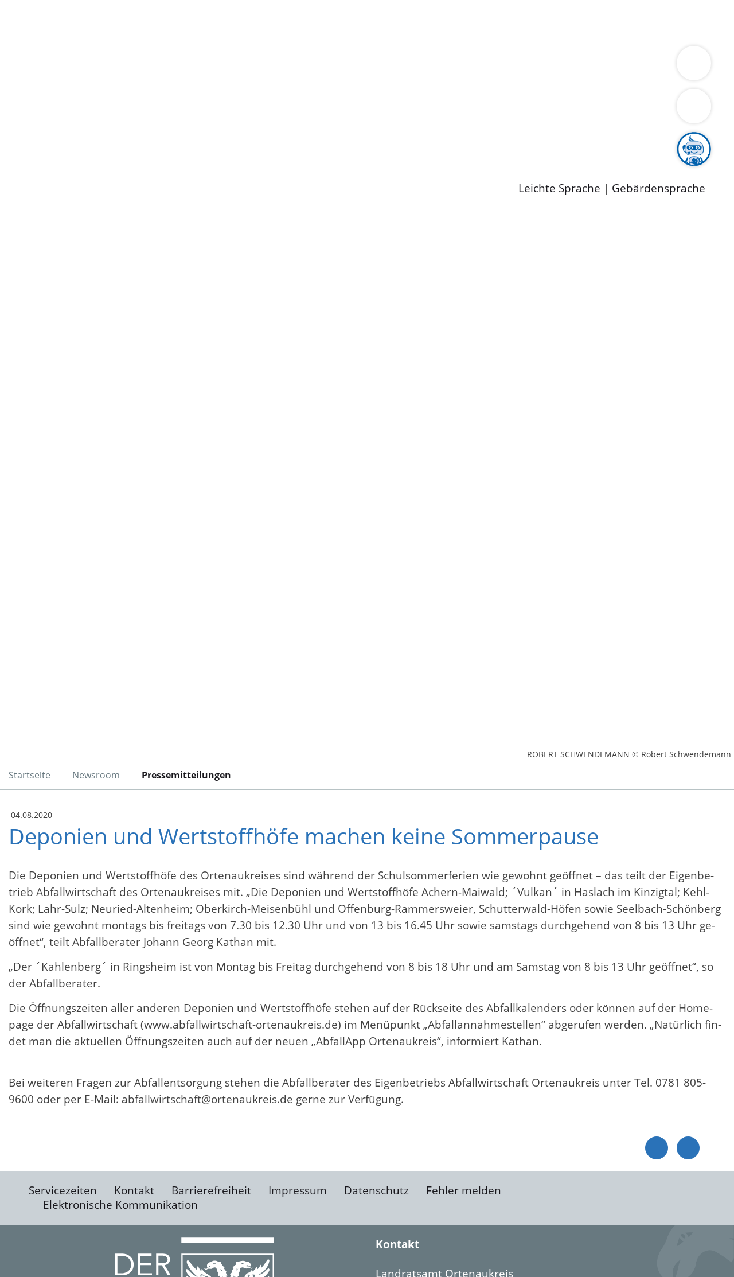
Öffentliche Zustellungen (197, 169)
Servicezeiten (63, 1190)
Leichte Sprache (559, 188)
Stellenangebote (73, 140)
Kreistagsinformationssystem (106, 110)
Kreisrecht (210, 110)
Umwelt (671, 21)
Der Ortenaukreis (77, 66)
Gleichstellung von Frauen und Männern (136, 81)
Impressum (297, 1190)
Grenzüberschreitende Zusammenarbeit (347, 81)
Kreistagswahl (275, 110)
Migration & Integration (355, 21)
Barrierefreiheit (211, 1190)
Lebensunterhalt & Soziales (138, 21)
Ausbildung (225, 140)
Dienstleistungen (43, 7)
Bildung (318, 66)
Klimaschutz (538, 66)
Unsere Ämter (36, 37)
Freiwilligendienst (404, 140)
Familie (273, 21)
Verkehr (231, 21)
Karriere (21, 126)
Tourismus (599, 66)
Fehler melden (463, 1190)
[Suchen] (694, 106)
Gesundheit (618, 21)
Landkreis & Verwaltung (61, 52)
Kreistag (21, 96)
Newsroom (28, 155)
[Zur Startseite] (100, 306)
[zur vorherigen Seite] (656, 1147)
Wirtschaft (558, 21)
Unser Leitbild (488, 140)
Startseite (29, 775)
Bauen (48, 21)
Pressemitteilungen (81, 169)
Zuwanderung (377, 66)
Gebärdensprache (658, 188)
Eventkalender (155, 140)
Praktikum (329, 140)
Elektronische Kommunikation (120, 1204)
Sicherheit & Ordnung (473, 21)
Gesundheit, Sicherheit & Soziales (210, 66)
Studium (278, 140)
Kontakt (134, 1190)
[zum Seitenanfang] (688, 1147)
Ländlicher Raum (460, 66)
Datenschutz (376, 1190)
